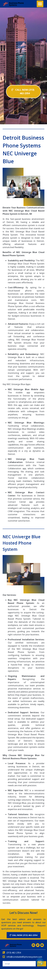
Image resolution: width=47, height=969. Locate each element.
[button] (40, 4)
